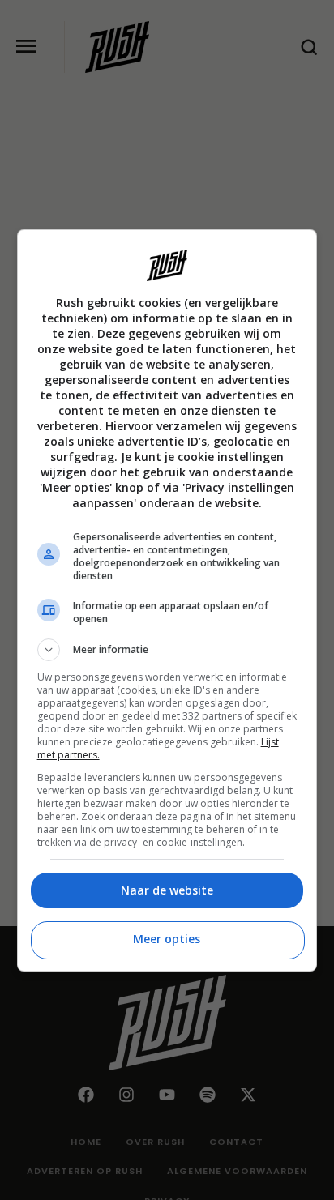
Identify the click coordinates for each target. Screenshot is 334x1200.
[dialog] (167, 600)
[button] (167, 649)
